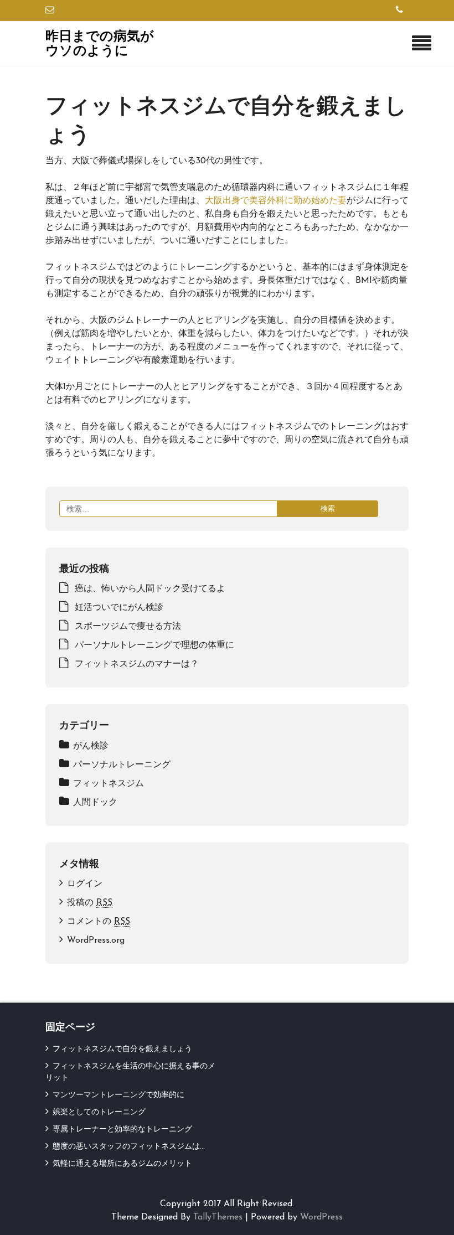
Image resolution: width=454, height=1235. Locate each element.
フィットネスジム (108, 783)
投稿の (89, 902)
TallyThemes (218, 1217)
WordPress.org (96, 940)
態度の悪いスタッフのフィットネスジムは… (129, 1147)
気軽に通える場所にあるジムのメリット (122, 1164)
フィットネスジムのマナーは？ (137, 664)
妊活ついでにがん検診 (119, 607)
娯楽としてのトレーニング (99, 1112)
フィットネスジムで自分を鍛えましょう (122, 1049)
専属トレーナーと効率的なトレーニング (122, 1129)
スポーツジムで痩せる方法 (128, 626)
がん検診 (91, 746)
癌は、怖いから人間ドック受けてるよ (150, 589)
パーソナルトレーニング (122, 765)
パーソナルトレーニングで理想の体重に (154, 645)
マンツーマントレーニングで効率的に (118, 1095)
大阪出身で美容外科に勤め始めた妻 (276, 201)
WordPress (321, 1217)
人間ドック (95, 802)
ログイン (84, 884)
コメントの (98, 921)
